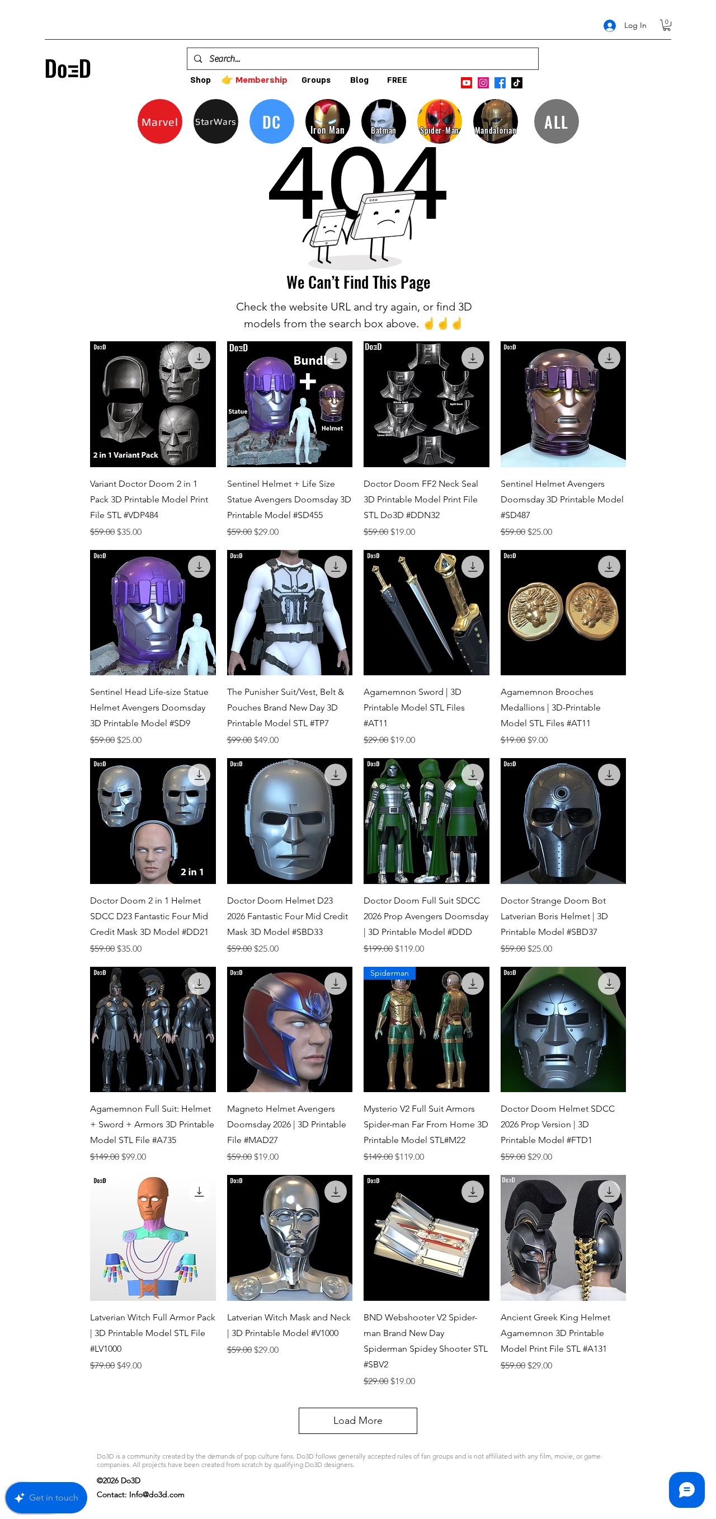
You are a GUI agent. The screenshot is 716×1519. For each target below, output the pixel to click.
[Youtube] (466, 82)
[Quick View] (153, 404)
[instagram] (483, 82)
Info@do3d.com (157, 1494)
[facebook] (500, 82)
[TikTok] (516, 82)
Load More (358, 1420)
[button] (666, 25)
